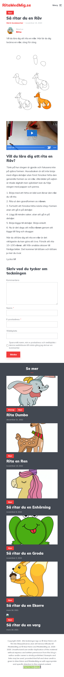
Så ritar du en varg (23, 625)
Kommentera (12, 280)
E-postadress (13, 319)
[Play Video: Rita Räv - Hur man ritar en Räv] (32, 133)
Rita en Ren (17, 461)
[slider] (29, 147)
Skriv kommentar (14, 23)
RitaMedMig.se (16, 5)
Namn (10, 308)
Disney (11, 410)
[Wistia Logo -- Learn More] (49, 147)
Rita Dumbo (17, 415)
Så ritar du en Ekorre (25, 605)
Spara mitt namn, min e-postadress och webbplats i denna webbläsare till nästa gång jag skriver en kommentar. (32, 345)
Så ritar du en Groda (24, 553)
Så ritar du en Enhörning (28, 507)
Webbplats (11, 331)
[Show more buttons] (55, 147)
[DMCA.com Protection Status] (32, 668)
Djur (10, 13)
